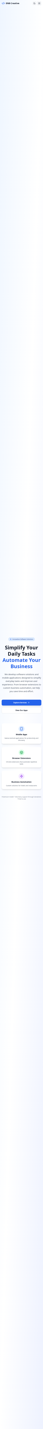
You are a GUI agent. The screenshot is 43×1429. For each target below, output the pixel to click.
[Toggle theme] (34, 3)
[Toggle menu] (39, 3)
